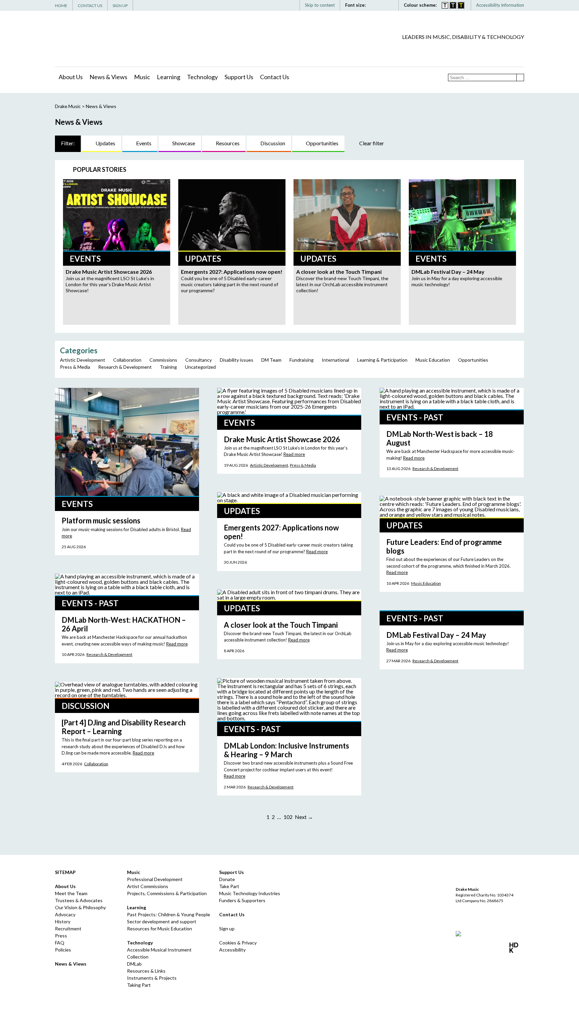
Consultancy (198, 360)
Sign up (227, 928)
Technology (202, 77)
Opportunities (322, 143)
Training (168, 367)
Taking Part (139, 985)
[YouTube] (499, 49)
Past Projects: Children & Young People (168, 914)
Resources (228, 143)
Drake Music (85, 39)
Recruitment (68, 928)
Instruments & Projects (152, 978)
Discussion (272, 143)
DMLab (134, 964)
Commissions (163, 360)
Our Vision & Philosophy (80, 907)
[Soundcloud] (509, 49)
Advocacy (65, 914)
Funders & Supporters (242, 900)
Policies (63, 950)
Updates (105, 143)
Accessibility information (500, 5)
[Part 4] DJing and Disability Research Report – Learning (124, 727)
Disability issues (236, 360)
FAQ (59, 942)
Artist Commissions (147, 886)
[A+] (375, 5)
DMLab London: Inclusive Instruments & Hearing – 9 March (286, 750)
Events (143, 143)
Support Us (238, 77)
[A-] (383, 5)
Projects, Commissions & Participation (167, 893)
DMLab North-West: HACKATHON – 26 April (124, 624)
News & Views (108, 77)
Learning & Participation (382, 360)
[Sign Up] (519, 49)
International (335, 360)
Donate (227, 879)
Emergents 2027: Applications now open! (281, 532)
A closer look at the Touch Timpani (281, 624)
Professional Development (155, 879)
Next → (304, 817)
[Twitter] (489, 49)
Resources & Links (146, 971)
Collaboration (127, 360)
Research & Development (125, 367)
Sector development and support (161, 921)
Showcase (183, 143)
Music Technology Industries (249, 893)
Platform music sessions (101, 520)
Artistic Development (82, 360)
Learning (168, 77)
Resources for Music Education (159, 928)
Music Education (432, 360)
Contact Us (90, 5)
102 (288, 817)
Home (61, 5)
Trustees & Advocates (79, 900)
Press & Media (75, 367)
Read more (294, 454)
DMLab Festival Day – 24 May (436, 634)
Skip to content (320, 5)
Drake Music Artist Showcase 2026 (282, 439)
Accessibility (232, 950)
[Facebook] (479, 49)
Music (142, 77)
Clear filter (371, 143)
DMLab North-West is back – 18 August (439, 438)
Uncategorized (200, 367)
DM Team (271, 360)
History (62, 921)
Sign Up (120, 5)
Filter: (68, 143)
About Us (71, 77)
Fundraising (302, 360)
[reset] (390, 5)
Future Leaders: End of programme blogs (444, 546)
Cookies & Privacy (238, 942)
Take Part (229, 886)
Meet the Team (71, 893)
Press (61, 935)
